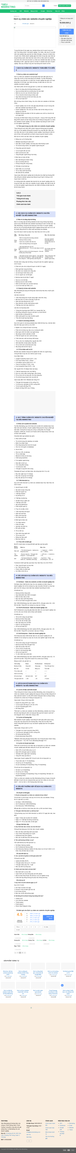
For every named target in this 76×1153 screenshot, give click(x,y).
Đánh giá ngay (49, 917)
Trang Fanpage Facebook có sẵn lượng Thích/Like (53, 992)
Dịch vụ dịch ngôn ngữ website (38, 991)
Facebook (62, 1125)
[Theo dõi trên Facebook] (28, 1141)
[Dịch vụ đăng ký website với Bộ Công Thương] (23, 966)
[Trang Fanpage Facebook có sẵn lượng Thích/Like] (53, 985)
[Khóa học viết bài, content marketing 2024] (8, 966)
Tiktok (71, 1129)
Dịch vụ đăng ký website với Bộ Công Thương (23, 973)
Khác (63, 11)
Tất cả (17, 927)
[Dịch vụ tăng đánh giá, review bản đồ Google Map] (38, 966)
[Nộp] (43, 5)
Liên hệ (28, 1134)
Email (70, 1125)
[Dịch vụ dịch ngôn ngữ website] (38, 985)
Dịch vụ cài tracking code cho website (53, 972)
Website (26, 11)
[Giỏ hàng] (74, 5)
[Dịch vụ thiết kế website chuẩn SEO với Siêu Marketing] (8, 985)
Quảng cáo (13, 11)
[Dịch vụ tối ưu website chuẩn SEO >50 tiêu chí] (23, 985)
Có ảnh (18, 929)
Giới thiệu (29, 1137)
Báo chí (57, 11)
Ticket (55, 5)
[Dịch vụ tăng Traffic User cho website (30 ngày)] (68, 985)
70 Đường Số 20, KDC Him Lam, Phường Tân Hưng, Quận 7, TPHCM (11, 1135)
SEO (21, 11)
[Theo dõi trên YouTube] (30, 1141)
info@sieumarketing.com (33, 1132)
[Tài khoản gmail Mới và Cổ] (68, 966)
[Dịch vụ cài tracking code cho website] (53, 966)
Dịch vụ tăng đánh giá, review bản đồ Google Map (38, 973)
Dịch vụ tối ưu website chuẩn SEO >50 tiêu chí (23, 992)
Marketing (72, 1123)
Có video (46, 927)
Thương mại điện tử (62, 1133)
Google (43, 11)
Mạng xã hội (34, 11)
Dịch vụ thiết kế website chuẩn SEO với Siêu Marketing (8, 992)
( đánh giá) (25, 23)
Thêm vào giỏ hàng (66, 32)
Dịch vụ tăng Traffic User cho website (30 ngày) (68, 992)
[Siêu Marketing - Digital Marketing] (8, 5)
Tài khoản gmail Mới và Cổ (68, 972)
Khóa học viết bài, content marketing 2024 (8, 973)
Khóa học (49, 11)
